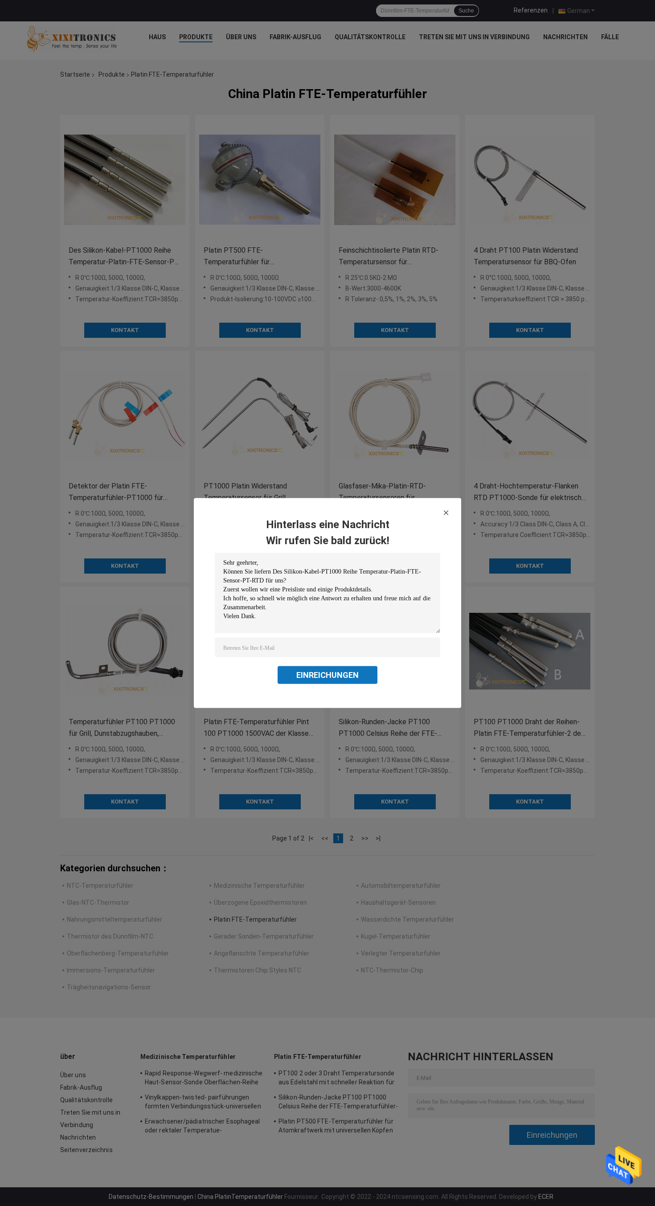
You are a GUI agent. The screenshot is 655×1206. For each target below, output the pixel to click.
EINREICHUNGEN (327, 675)
